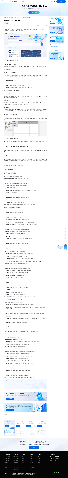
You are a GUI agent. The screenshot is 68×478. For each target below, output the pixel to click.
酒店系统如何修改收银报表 (54, 46)
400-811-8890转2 (56, 458)
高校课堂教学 (32, 465)
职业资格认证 (32, 467)
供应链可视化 (15, 464)
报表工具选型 (17, 17)
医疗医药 (23, 465)
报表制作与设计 (7, 458)
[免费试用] (25, 44)
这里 (33, 150)
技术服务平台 (32, 464)
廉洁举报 (39, 465)
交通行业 (23, 464)
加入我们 (39, 458)
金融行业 (23, 460)
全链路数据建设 (7, 456)
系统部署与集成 (7, 467)
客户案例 (39, 460)
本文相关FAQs (52, 47)
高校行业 (23, 462)
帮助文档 (31, 456)
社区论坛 (39, 462)
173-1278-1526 (55, 460)
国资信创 (23, 467)
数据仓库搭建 (15, 456)
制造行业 (23, 456)
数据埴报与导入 (7, 462)
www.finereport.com (31, 390)
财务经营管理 (15, 460)
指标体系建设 (15, 458)
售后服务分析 (15, 469)
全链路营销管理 (15, 467)
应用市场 (31, 460)
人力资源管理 (15, 465)
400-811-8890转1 (56, 456)
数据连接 (8, 261)
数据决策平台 (7, 465)
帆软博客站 (6, 17)
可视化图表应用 (7, 464)
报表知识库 (31, 462)
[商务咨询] (65, 247)
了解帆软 (39, 456)
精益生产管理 (15, 462)
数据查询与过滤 (7, 460)
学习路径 (31, 458)
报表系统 (28, 243)
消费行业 (23, 458)
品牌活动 (39, 464)
